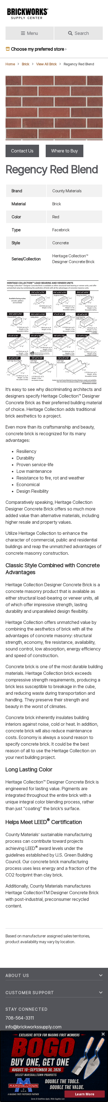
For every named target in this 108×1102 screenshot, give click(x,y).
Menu (32, 33)
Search (82, 33)
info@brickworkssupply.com (34, 1027)
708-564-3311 (20, 1018)
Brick (25, 64)
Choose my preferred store (37, 49)
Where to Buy (64, 151)
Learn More (84, 1094)
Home (10, 64)
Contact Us (22, 151)
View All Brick (46, 64)
